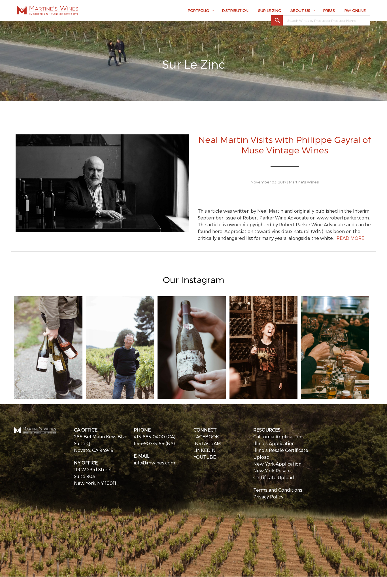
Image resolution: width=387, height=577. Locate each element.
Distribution (235, 10)
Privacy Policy (268, 496)
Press (329, 10)
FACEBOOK (206, 436)
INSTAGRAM (207, 443)
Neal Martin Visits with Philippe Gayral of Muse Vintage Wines (284, 144)
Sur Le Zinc (269, 10)
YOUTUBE (205, 457)
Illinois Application (274, 443)
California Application (277, 436)
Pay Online (355, 10)
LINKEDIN (205, 450)
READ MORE (350, 238)
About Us (300, 10)
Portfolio (198, 10)
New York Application (277, 463)
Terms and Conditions (277, 490)
